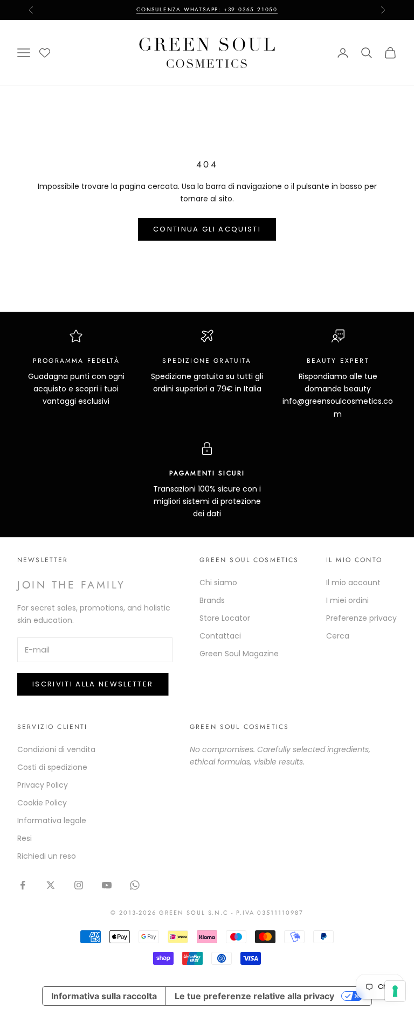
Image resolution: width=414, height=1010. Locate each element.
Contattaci (220, 635)
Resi (24, 838)
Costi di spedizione (52, 767)
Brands (212, 600)
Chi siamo (218, 582)
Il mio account (353, 582)
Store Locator (224, 618)
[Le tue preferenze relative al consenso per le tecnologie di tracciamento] (395, 991)
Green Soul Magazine (239, 653)
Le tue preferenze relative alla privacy (254, 996)
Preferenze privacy (361, 618)
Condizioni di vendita (56, 749)
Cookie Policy (42, 802)
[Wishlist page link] (44, 52)
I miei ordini (347, 600)
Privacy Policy (42, 785)
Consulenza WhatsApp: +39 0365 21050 (207, 9)
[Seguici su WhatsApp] (134, 885)
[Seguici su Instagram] (78, 885)
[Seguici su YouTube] (106, 885)
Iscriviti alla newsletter (93, 684)
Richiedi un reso (46, 856)
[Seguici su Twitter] (50, 885)
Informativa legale (51, 820)
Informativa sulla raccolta (104, 996)
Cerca (337, 635)
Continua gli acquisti (207, 229)
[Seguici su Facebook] (22, 885)
